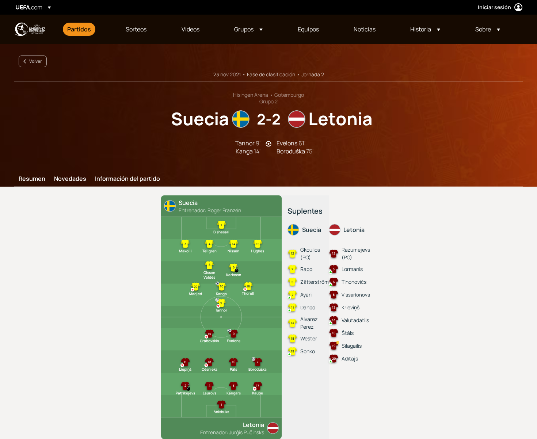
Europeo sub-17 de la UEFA (29, 29)
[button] (248, 29)
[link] (79, 29)
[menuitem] (87, 29)
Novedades (70, 179)
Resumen (32, 179)
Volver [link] (35, 61)
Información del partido (127, 179)
